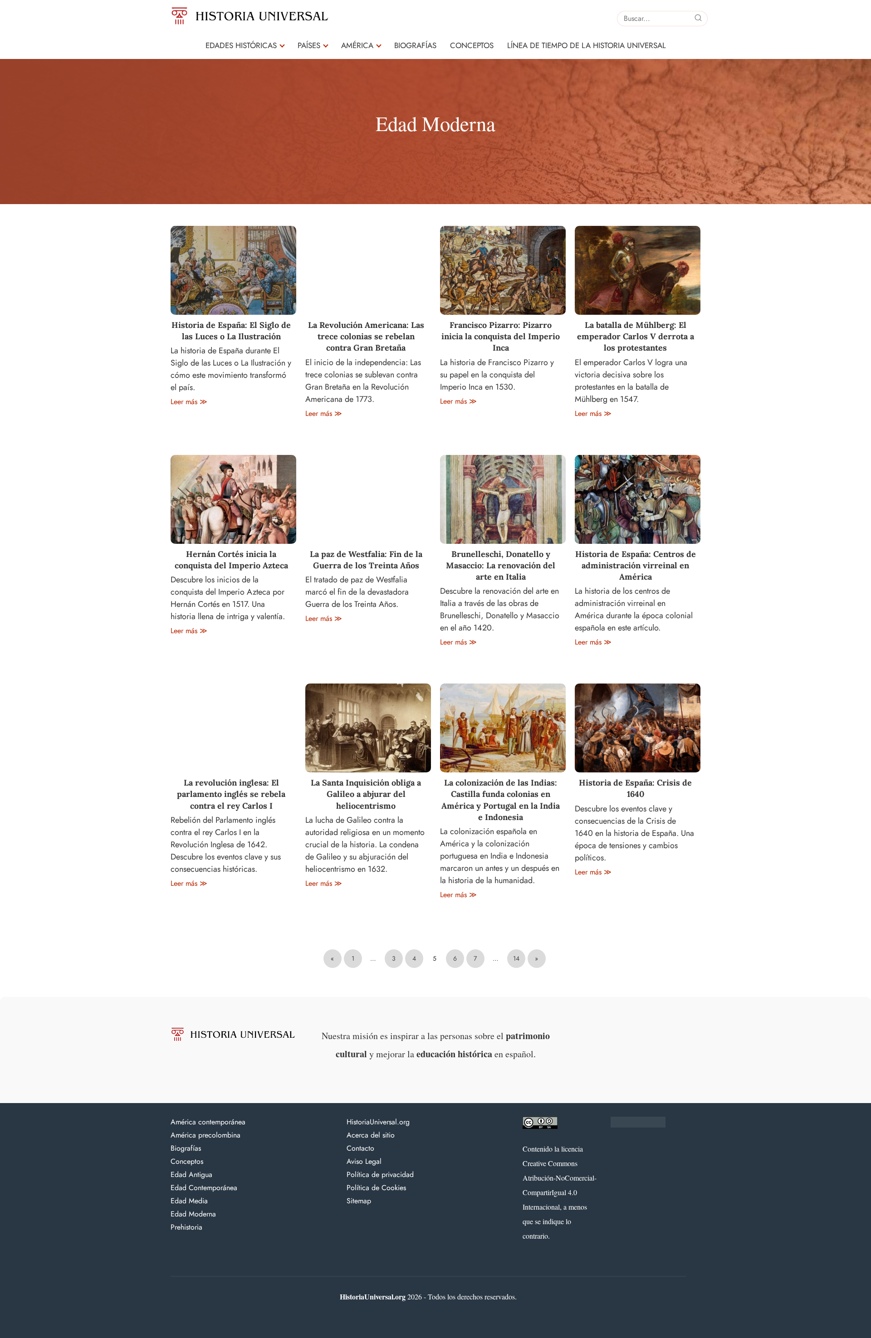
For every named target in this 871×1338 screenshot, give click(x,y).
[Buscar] (698, 18)
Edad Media (189, 1201)
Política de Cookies (376, 1187)
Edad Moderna (193, 1214)
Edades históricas (241, 45)
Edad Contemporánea (204, 1187)
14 (516, 958)
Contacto (360, 1148)
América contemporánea (208, 1122)
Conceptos (472, 45)
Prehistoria (186, 1227)
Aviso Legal (364, 1161)
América (357, 45)
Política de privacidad (380, 1174)
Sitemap (359, 1201)
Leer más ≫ (189, 401)
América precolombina (205, 1135)
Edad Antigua (191, 1174)
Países (309, 45)
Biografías (415, 45)
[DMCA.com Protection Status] (638, 1125)
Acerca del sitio (371, 1135)
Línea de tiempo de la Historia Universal (586, 45)
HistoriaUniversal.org (378, 1122)
